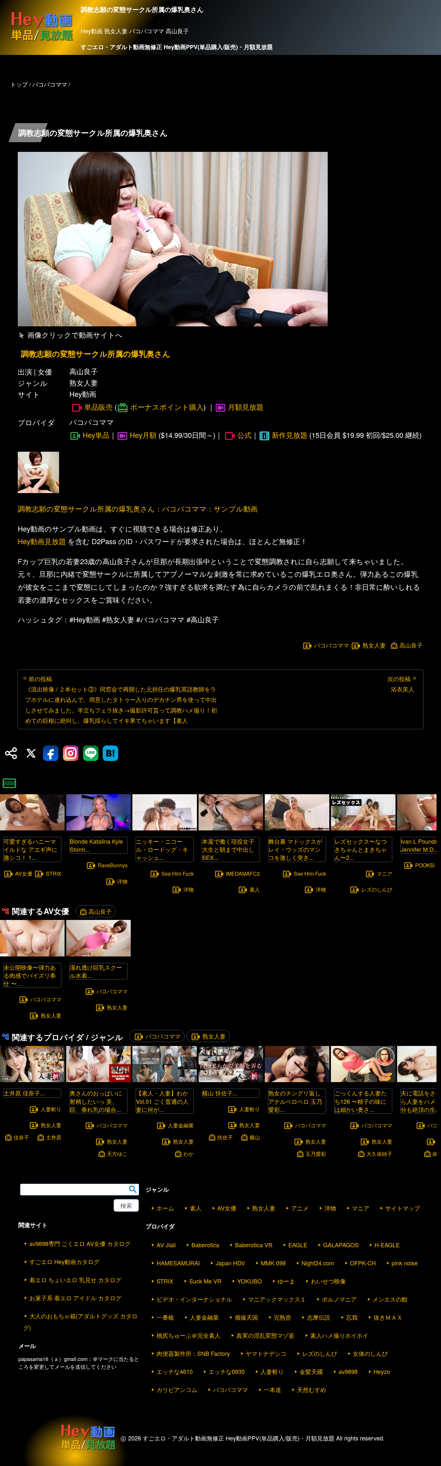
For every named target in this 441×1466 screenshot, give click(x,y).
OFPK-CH (363, 1263)
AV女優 (23, 873)
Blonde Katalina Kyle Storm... (96, 845)
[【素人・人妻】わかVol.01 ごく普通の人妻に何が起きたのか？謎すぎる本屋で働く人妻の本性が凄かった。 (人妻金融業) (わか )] (164, 1080)
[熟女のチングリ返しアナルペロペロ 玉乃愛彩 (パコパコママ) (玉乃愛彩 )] (297, 1080)
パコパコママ (331, 645)
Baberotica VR (253, 1244)
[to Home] (42, 40)
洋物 (122, 881)
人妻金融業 (181, 1125)
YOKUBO (249, 1281)
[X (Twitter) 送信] (31, 753)
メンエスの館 (390, 1299)
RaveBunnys (113, 865)
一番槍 (165, 1317)
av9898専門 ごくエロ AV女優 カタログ (79, 1243)
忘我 (352, 1317)
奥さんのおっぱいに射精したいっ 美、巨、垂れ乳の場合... (96, 1101)
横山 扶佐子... (220, 1093)
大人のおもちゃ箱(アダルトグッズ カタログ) (80, 1322)
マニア (384, 873)
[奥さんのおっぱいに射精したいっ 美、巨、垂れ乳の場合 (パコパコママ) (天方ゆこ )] (98, 1080)
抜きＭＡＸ (388, 1317)
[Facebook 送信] (50, 753)
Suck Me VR (205, 1281)
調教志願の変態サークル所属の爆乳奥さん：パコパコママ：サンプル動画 (138, 508)
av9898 (348, 1371)
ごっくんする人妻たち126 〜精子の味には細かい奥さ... (360, 1101)
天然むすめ (311, 1389)
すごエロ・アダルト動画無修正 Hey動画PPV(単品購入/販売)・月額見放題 (177, 47)
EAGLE (297, 1244)
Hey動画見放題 (42, 541)
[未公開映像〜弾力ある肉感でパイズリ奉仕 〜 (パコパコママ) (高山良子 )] (32, 954)
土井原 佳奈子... (24, 1093)
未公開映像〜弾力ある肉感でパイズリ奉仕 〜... (30, 975)
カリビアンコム (177, 1389)
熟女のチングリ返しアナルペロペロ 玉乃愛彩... (295, 1101)
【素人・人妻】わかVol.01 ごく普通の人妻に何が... (162, 1101)
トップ (19, 84)
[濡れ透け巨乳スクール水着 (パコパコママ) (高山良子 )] (98, 954)
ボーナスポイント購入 (166, 407)
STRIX (53, 873)
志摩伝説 (318, 1317)
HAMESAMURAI (178, 1263)
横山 (255, 1137)
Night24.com (318, 1263)
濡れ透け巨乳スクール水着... (96, 971)
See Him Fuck (177, 873)
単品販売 (98, 406)
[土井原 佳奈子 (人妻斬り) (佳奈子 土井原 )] (32, 1080)
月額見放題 (245, 407)
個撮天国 (246, 1317)
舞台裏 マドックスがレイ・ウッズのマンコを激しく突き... (295, 849)
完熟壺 (282, 1317)
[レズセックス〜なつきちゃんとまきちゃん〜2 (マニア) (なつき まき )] (363, 828)
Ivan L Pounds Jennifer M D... (419, 845)
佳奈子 (21, 1137)
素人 (255, 889)
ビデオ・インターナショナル (194, 1299)
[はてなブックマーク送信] (110, 753)
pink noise (405, 1263)
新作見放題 (289, 435)
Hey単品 (96, 435)
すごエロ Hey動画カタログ (64, 1261)
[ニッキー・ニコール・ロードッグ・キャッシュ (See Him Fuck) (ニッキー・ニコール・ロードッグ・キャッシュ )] (164, 828)
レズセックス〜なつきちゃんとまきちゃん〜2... (360, 849)
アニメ (300, 1208)
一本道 (272, 1389)
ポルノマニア (339, 1299)
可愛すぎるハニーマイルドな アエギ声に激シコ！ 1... (30, 849)
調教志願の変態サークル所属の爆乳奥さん (95, 353)
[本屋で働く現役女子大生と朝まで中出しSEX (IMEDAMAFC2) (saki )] (231, 828)
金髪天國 (311, 1371)
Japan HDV (230, 1263)
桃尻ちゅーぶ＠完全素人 (189, 1335)
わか (188, 1153)
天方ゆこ (117, 1153)
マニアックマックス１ (277, 1299)
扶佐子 (225, 1137)
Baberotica (205, 1244)
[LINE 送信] (90, 753)
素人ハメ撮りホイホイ (339, 1335)
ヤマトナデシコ (266, 1353)
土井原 (53, 1137)
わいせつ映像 (328, 1281)
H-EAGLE (387, 1244)
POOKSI (425, 865)
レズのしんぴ (376, 889)
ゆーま (286, 1281)
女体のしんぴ (370, 1353)
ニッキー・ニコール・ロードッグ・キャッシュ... (162, 849)
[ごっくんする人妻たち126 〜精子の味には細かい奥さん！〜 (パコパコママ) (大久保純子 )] (363, 1080)
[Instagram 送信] (70, 753)
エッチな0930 (227, 1371)
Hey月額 (143, 435)
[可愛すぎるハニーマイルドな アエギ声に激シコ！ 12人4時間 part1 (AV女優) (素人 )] (32, 828)
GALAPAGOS (341, 1244)
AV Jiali (166, 1244)
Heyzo (382, 1371)
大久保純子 (379, 1153)
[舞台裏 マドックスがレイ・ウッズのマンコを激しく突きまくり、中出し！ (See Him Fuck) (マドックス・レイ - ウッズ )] (297, 828)
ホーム (165, 1208)
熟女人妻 (374, 645)
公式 (244, 434)
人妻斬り (51, 1109)
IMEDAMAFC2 (243, 873)
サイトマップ (402, 1208)
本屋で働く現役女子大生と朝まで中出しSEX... (228, 849)
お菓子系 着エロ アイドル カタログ (75, 1297)
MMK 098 (273, 1263)
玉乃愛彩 (315, 1153)
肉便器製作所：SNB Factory (193, 1353)
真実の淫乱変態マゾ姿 (265, 1335)
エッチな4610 (175, 1371)
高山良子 (411, 645)
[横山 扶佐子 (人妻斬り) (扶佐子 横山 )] (231, 1080)
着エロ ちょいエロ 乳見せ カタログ (75, 1279)
